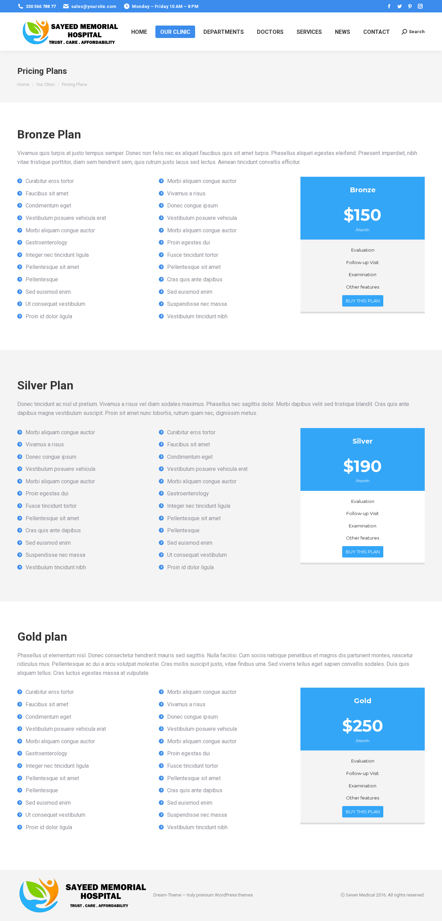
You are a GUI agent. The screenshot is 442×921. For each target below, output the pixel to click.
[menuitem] (139, 32)
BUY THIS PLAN (363, 300)
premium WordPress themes (224, 895)
